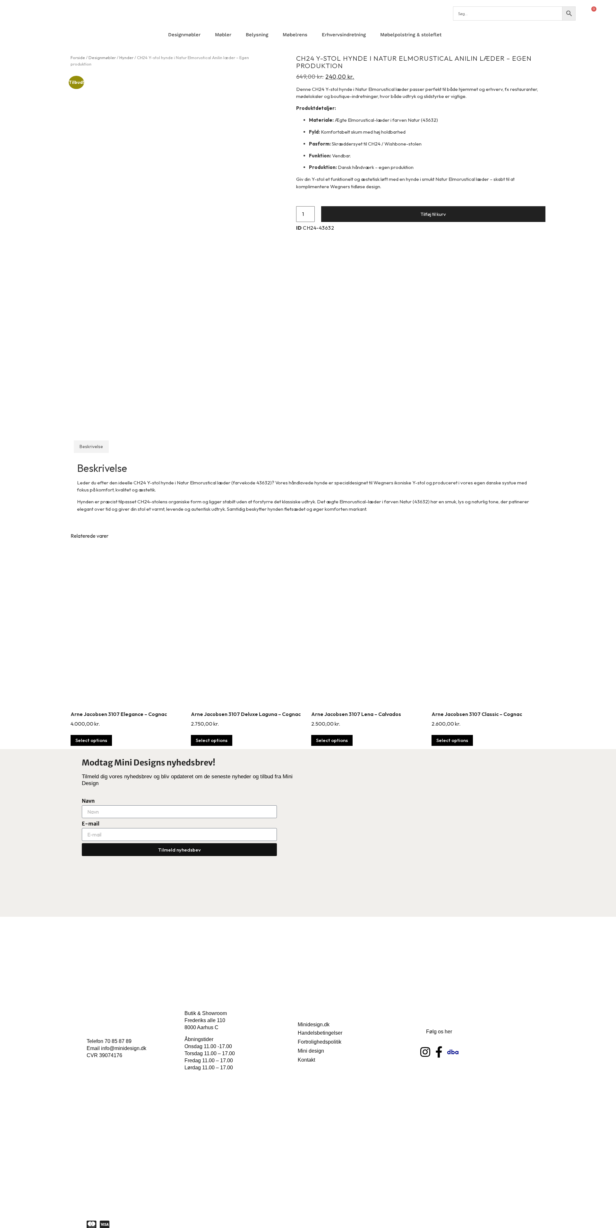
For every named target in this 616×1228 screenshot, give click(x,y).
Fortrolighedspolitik (319, 1042)
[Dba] (452, 1051)
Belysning (257, 35)
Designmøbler (184, 35)
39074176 (110, 1055)
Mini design (311, 1051)
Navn (88, 801)
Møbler (223, 35)
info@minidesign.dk (123, 1048)
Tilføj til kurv (433, 214)
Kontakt (306, 1060)
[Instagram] (425, 1051)
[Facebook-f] (439, 1051)
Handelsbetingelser (320, 1033)
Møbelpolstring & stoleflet (410, 35)
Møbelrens (295, 35)
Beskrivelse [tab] (91, 446)
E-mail (90, 823)
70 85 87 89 (118, 1041)
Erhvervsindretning (344, 35)
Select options (91, 740)
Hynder (126, 57)
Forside (78, 57)
